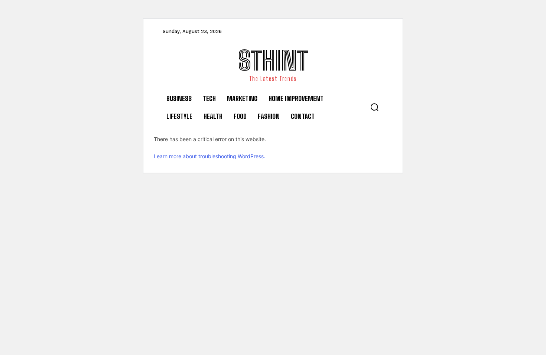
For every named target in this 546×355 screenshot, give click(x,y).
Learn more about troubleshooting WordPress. (209, 156)
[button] (374, 107)
